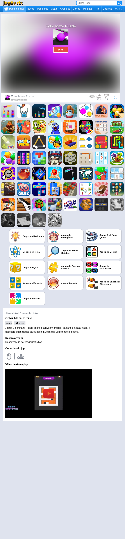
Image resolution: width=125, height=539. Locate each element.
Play (61, 49)
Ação (54, 8)
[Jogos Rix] (13, 2)
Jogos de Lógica (30, 313)
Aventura (65, 8)
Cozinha (107, 8)
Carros (76, 8)
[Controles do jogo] (92, 98)
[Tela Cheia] (114, 98)
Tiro (97, 8)
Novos (30, 8)
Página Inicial (16, 8)
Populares (42, 8)
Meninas (87, 8)
